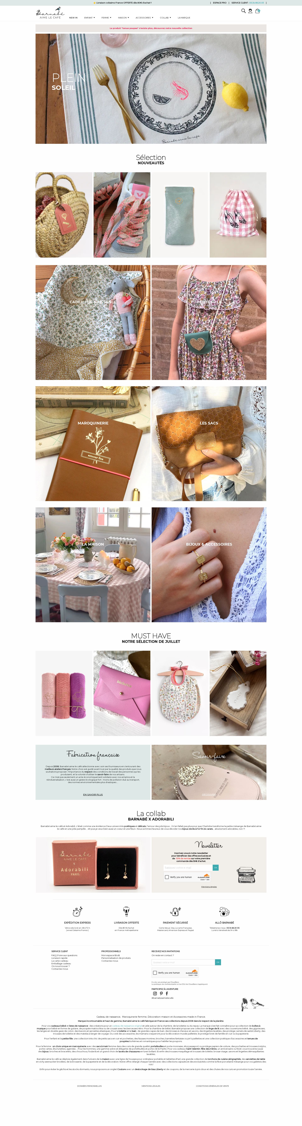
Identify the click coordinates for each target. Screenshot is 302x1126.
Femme (105, 17)
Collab (164, 17)
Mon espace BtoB (110, 955)
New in (73, 17)
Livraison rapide (59, 958)
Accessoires (143, 17)
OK (215, 868)
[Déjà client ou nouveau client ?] (251, 11)
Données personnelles (89, 1086)
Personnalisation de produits (116, 958)
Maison (122, 17)
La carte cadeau (59, 961)
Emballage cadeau (61, 963)
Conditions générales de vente (212, 1086)
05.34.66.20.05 (256, 2)
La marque (184, 17)
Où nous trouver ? (60, 966)
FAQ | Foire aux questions (64, 955)
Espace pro (219, 2)
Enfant (88, 17)
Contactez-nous (59, 969)
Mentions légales (209, 887)
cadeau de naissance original (127, 1026)
